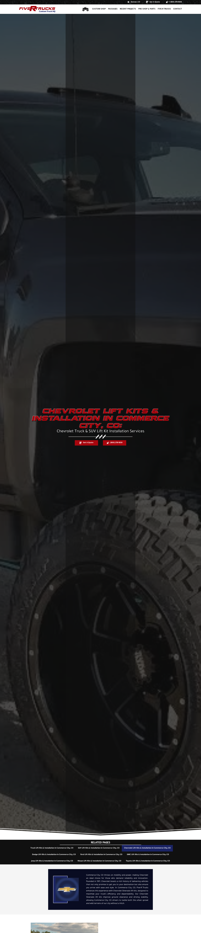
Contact (177, 9)
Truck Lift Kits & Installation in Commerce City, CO (51, 848)
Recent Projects (128, 9)
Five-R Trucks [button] (164, 9)
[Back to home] (37, 9)
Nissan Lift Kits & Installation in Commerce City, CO (99, 861)
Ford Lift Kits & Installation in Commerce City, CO (101, 855)
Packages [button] (112, 9)
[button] (133, 2)
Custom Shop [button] (99, 9)
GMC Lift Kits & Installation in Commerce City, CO (148, 855)
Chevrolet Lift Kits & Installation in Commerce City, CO (147, 848)
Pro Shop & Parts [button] (146, 9)
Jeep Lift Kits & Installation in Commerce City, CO (52, 861)
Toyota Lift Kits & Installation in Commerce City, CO (148, 861)
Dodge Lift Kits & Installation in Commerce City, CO (54, 855)
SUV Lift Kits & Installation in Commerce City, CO (98, 848)
